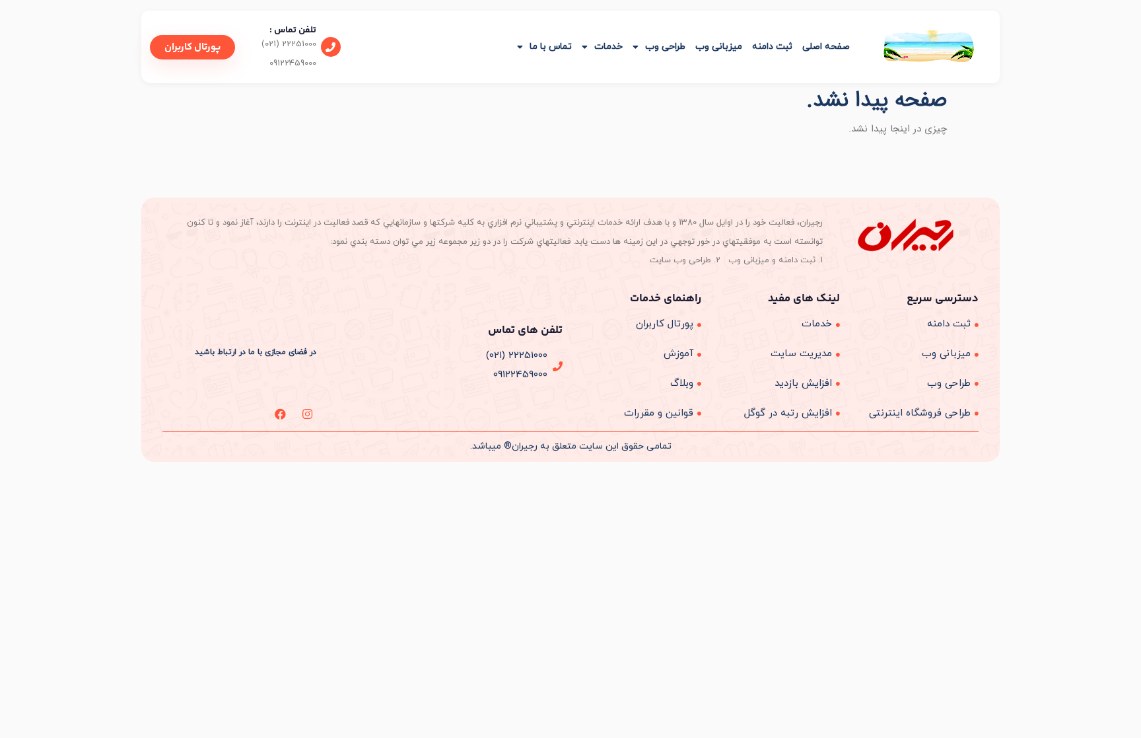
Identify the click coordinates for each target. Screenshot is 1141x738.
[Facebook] (280, 414)
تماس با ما (551, 46)
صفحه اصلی (826, 46)
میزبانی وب (718, 46)
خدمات (608, 46)
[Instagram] (307, 414)
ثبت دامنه (772, 46)
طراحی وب (665, 46)
